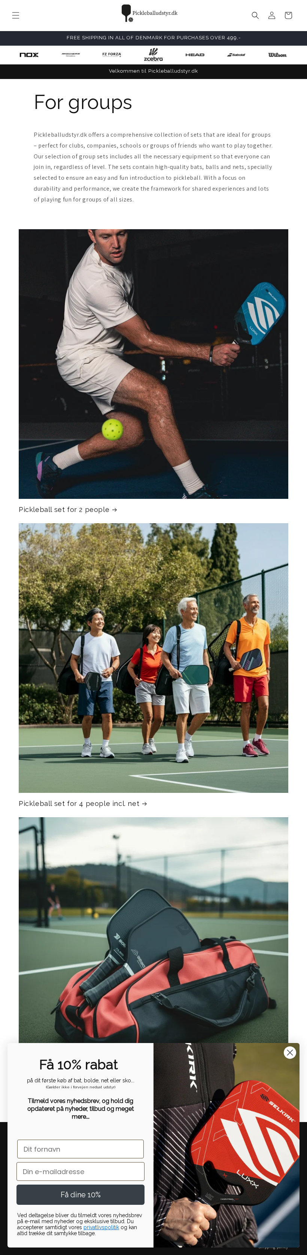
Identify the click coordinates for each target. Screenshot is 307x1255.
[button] (15, 15)
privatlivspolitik (101, 1227)
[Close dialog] (290, 1052)
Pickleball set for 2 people (64, 509)
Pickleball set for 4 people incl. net (79, 803)
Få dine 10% (81, 1194)
